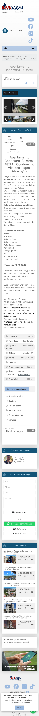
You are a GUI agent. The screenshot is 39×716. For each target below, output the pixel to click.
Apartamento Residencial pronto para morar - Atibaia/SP (18, 552)
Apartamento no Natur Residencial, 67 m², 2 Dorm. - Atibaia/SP (19, 584)
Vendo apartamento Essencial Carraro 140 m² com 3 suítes (18, 568)
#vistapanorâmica (11, 322)
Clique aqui (8, 642)
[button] (6, 107)
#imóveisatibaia (10, 325)
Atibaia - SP (22, 57)
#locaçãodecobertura (13, 307)
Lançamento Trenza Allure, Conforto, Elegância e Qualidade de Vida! (18, 617)
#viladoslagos (10, 316)
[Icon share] (30, 19)
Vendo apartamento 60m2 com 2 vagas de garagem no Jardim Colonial (18, 601)
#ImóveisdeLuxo (27, 313)
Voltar (33, 59)
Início (7, 57)
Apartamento (10, 59)
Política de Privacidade (21, 702)
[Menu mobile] (5, 48)
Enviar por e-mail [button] (20, 512)
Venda (13, 57)
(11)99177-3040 (16, 31)
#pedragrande (26, 322)
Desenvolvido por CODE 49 (19, 715)
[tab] (10, 93)
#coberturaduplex (12, 313)
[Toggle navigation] (33, 49)
